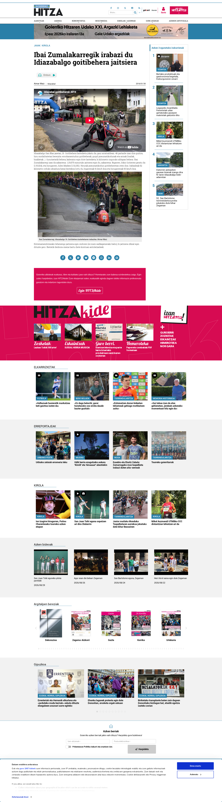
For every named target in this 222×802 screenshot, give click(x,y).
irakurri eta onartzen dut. (92, 747)
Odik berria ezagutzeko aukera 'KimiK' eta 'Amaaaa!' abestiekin (90, 463)
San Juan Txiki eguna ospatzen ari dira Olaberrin (90, 522)
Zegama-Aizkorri (81, 640)
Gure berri (167, 332)
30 (145, 84)
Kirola (46, 45)
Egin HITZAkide (89, 290)
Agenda (58, 21)
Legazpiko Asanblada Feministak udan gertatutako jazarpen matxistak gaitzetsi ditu (167, 112)
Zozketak (167, 336)
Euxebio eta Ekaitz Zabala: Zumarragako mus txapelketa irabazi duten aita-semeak (128, 465)
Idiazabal (51, 84)
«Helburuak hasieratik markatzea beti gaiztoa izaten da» (53, 404)
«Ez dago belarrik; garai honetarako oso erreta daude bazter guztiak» (89, 406)
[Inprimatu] (116, 257)
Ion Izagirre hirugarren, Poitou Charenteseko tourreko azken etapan (51, 524)
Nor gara (167, 346)
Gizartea (162, 70)
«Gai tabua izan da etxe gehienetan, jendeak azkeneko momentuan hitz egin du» (166, 406)
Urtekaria (171, 640)
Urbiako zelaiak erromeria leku (51, 462)
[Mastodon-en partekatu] (78, 257)
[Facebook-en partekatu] (62, 257)
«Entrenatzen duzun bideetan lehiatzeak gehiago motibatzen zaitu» (129, 406)
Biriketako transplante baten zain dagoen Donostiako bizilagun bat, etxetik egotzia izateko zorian (159, 703)
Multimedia (101, 21)
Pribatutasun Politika (81, 747)
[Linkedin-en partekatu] (109, 257)
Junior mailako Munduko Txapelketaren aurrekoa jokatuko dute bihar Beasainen (130, 524)
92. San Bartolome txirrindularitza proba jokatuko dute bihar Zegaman (166, 202)
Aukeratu (194, 774)
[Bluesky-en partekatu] (86, 257)
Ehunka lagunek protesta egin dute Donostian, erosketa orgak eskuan (105, 701)
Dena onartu (195, 766)
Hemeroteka (168, 343)
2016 (138, 84)
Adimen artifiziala (178, 21)
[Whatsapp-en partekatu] (101, 257)
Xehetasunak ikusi (20, 797)
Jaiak (37, 45)
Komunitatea (78, 21)
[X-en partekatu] (70, 257)
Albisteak (39, 21)
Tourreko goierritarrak (162, 462)
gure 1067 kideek (28, 768)
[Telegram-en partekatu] (93, 257)
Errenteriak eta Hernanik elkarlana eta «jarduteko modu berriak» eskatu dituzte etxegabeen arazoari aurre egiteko (58, 703)
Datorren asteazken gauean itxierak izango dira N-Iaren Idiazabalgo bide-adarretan (169, 173)
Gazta (111, 640)
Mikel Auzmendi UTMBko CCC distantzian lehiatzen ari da (169, 143)
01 (142, 84)
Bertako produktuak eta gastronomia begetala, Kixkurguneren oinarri (168, 76)
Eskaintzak (168, 339)
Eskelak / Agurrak (126, 21)
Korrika (141, 640)
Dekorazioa (51, 640)
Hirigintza (162, 165)
